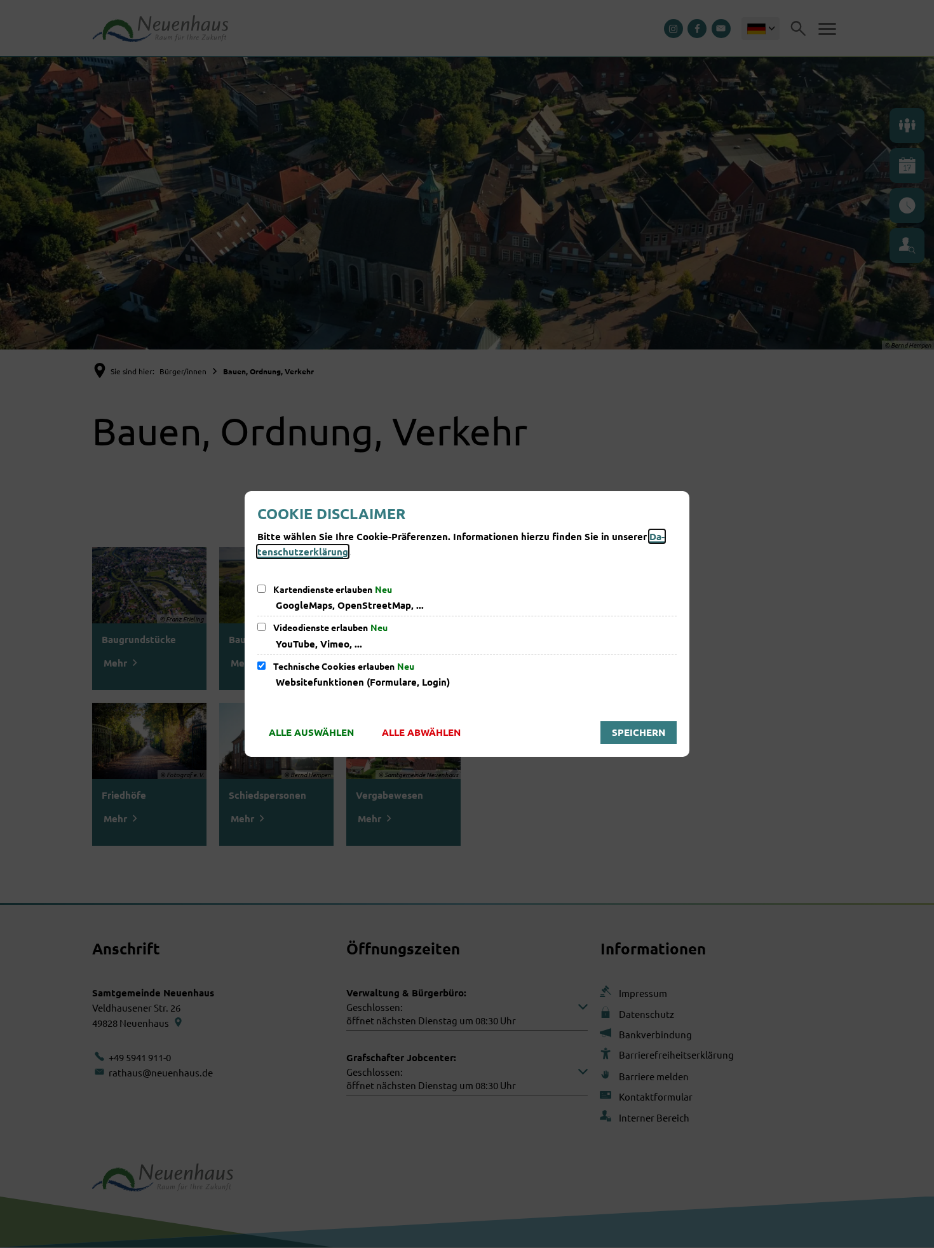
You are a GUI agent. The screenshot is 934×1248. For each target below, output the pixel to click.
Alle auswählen (311, 732)
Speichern (638, 732)
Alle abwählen (421, 732)
